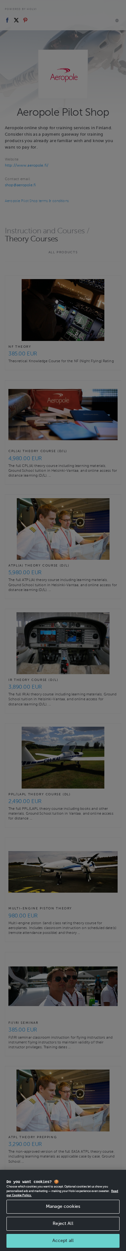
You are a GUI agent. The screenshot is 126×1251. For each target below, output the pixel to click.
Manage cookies (63, 1206)
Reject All (63, 1223)
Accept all (63, 1240)
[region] (63, 1210)
